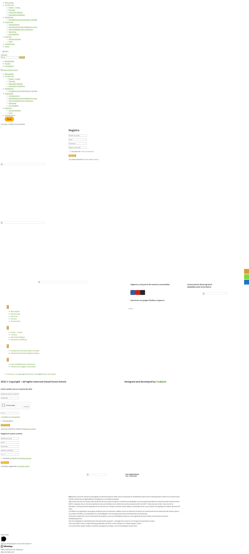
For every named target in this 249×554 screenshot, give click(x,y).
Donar (7, 46)
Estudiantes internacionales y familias (23, 20)
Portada (4, 124)
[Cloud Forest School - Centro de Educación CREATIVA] (9, 70)
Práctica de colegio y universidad (23, 367)
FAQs (11, 42)
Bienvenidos (9, 3)
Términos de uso (25, 458)
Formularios (9, 66)
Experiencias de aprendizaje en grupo (23, 27)
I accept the (82, 151)
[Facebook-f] (132, 292)
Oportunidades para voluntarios (21, 29)
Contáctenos (10, 44)
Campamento (14, 25)
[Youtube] (137, 292)
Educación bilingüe (16, 12)
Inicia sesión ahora (92, 159)
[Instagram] (142, 292)
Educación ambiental (17, 15)
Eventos (14, 319)
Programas (9, 22)
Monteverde (9, 61)
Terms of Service (87, 151)
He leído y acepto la (17, 458)
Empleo (8, 64)
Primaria (12, 10)
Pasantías (12, 32)
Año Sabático (14, 34)
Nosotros (8, 37)
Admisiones (9, 17)
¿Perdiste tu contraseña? (10, 417)
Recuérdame (8, 421)
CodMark (161, 381)
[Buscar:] (10, 57)
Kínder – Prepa (14, 8)
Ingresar (4, 55)
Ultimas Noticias (15, 39)
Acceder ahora (23, 466)
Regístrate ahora (29, 429)
